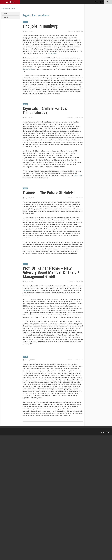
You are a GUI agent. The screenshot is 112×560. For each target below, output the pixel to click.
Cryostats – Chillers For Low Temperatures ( (45, 110)
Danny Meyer (52, 53)
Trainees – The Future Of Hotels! (49, 192)
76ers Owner (78, 175)
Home (96, 2)
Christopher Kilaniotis (29, 69)
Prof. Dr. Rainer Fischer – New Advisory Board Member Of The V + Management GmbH (51, 272)
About (101, 2)
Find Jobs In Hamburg (40, 26)
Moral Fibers (10, 2)
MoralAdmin (79, 31)
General (25, 21)
